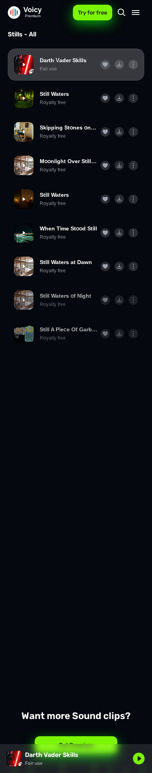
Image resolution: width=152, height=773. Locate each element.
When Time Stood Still (68, 228)
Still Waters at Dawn (66, 262)
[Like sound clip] (105, 64)
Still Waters (54, 94)
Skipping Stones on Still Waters (68, 127)
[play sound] (23, 64)
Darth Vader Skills (63, 60)
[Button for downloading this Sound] (119, 64)
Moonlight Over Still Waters (68, 161)
